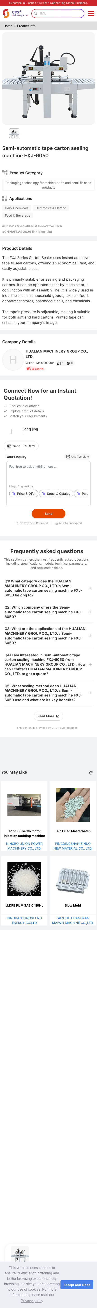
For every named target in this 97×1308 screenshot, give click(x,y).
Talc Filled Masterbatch (73, 831)
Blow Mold (73, 905)
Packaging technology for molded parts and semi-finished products (48, 185)
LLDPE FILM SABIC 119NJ (24, 905)
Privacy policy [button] (32, 1301)
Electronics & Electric (50, 208)
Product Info (26, 26)
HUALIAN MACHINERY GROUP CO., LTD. (57, 354)
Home (8, 26)
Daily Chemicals (16, 208)
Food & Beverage (17, 215)
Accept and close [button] (76, 1285)
